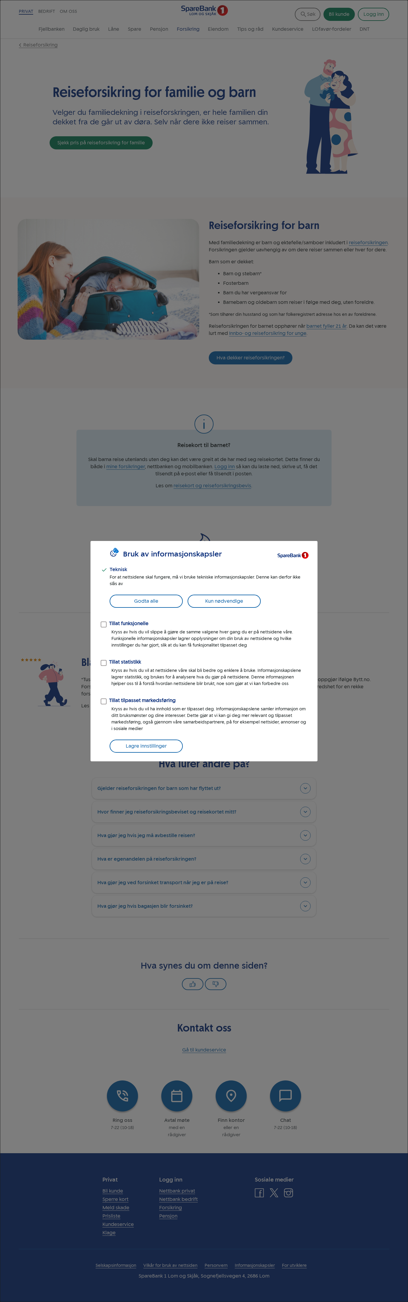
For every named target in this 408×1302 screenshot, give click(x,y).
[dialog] (204, 651)
